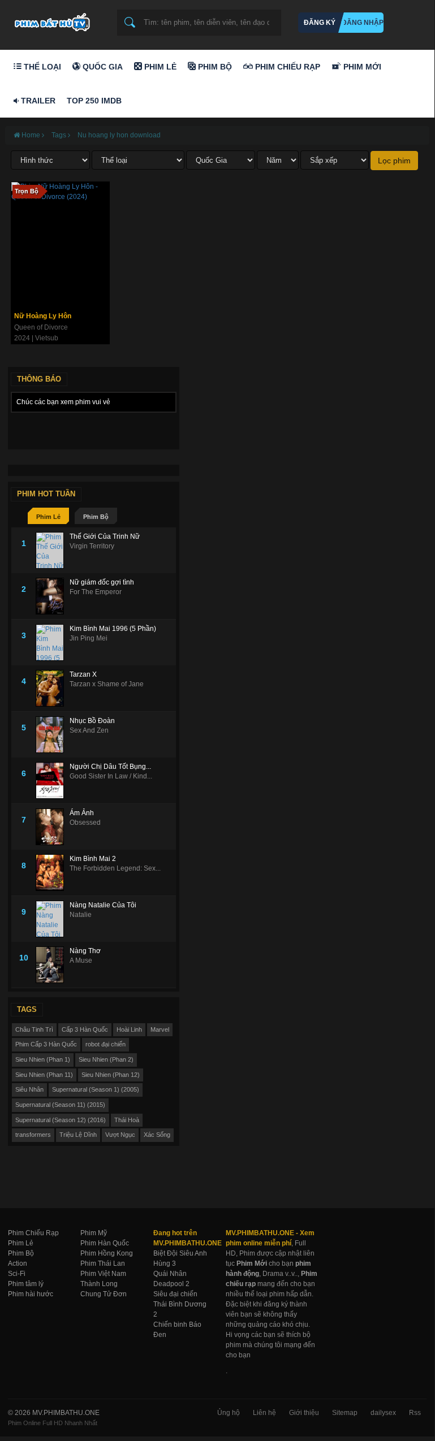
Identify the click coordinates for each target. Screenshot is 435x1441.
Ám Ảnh (82, 813)
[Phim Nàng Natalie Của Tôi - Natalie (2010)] (53, 919)
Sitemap (345, 1413)
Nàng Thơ (85, 951)
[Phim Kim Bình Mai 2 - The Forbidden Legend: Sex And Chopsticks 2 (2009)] (53, 872)
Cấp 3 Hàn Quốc (85, 1029)
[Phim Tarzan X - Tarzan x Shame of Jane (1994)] (53, 688)
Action (17, 1263)
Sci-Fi (16, 1274)
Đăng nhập (363, 23)
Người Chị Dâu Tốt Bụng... (110, 767)
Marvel (159, 1029)
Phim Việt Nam (103, 1274)
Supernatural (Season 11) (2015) (60, 1104)
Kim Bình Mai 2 (93, 859)
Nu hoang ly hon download (119, 135)
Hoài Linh (129, 1029)
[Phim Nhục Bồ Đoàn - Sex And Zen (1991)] (53, 734)
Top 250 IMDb (94, 100)
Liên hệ (264, 1413)
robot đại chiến (105, 1044)
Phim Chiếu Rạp (286, 66)
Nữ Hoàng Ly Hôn (42, 316)
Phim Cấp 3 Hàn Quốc (46, 1044)
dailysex (383, 1413)
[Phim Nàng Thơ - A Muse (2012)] (53, 964)
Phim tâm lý (26, 1284)
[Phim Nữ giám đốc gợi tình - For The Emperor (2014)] (53, 596)
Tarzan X (83, 674)
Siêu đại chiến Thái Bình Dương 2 (179, 1304)
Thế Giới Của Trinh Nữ (105, 536)
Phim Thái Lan (102, 1263)
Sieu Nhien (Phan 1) (42, 1059)
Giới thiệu (304, 1413)
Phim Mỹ (93, 1233)
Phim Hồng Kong (106, 1253)
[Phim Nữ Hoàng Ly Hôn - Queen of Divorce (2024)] (60, 244)
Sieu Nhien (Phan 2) (106, 1059)
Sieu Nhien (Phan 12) (110, 1074)
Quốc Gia (101, 66)
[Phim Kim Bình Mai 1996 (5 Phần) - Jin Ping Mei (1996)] (53, 642)
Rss (415, 1413)
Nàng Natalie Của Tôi (103, 905)
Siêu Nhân (29, 1089)
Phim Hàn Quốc (104, 1243)
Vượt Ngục (120, 1134)
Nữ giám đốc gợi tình (102, 582)
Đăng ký (319, 23)
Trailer (37, 100)
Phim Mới (361, 66)
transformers (33, 1134)
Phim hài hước (30, 1294)
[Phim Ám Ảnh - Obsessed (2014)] (53, 826)
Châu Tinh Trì (34, 1029)
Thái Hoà (126, 1120)
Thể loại (41, 66)
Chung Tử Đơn (103, 1294)
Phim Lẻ (159, 66)
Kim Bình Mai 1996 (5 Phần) (113, 629)
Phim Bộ (214, 66)
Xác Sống (157, 1134)
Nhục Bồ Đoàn (92, 721)
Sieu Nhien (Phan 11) (44, 1074)
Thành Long (99, 1284)
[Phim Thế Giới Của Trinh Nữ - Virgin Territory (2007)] (53, 550)
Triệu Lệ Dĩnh (78, 1134)
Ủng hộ (228, 1413)
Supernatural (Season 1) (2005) (95, 1089)
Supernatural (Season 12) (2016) (60, 1120)
